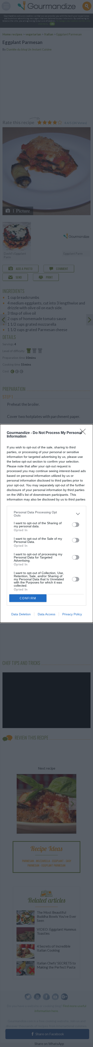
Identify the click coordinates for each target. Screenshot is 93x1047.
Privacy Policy (72, 614)
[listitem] (46, 514)
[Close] (84, 433)
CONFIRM (28, 598)
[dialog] (46, 523)
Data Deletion (21, 614)
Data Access (46, 614)
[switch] (75, 524)
